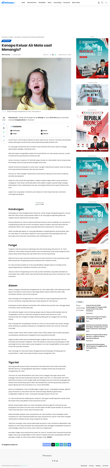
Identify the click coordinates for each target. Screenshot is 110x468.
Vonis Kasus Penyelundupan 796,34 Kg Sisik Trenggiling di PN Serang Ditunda (96, 346)
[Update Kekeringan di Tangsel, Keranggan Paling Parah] (80, 319)
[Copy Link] (4, 140)
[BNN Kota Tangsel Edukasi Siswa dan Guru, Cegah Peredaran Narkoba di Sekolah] (80, 337)
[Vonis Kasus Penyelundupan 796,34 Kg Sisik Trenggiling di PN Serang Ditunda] (80, 346)
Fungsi (14, 133)
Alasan (45, 130)
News (87, 321)
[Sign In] (99, 2)
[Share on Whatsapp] (55, 54)
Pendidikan (89, 313)
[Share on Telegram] (4, 136)
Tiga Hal (45, 133)
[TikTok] (57, 461)
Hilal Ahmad (6, 55)
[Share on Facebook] (50, 54)
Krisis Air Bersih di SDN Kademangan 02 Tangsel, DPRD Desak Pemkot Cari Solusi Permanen (96, 308)
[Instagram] (55, 461)
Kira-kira (53, 118)
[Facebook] (53, 461)
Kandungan (16, 130)
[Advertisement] (55, 21)
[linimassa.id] (10, 2)
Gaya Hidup (6, 41)
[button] (102, 2)
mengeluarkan (19, 120)
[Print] (69, 444)
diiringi (40, 118)
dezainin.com (24, 465)
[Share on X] (53, 54)
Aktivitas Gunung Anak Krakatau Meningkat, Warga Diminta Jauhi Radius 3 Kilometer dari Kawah (97, 327)
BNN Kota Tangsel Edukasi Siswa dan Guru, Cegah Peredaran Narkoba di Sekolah (96, 336)
